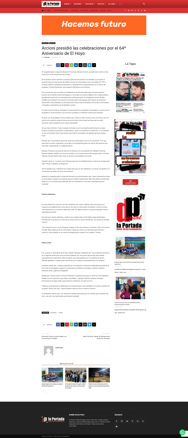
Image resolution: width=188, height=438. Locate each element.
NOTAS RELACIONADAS (50, 363)
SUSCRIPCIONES (84, 10)
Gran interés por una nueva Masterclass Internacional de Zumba (127, 303)
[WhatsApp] (141, 10)
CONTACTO (102, 10)
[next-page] (46, 392)
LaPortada (47, 57)
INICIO (109, 10)
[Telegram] (89, 65)
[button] (144, 4)
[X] (135, 10)
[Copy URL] (94, 65)
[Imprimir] (85, 65)
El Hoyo (61, 312)
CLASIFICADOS (74, 10)
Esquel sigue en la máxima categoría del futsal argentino (129, 263)
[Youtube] (144, 10)
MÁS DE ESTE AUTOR (66, 363)
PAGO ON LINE (94, 10)
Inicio (43, 40)
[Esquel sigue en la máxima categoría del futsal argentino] (52, 375)
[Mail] (131, 10)
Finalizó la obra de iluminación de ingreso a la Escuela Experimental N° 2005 (99, 386)
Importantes (49, 40)
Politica (101, 4)
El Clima (111, 4)
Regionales (52, 43)
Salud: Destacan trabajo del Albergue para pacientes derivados (96, 337)
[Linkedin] (76, 65)
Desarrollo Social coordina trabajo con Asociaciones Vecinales (54, 337)
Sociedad (77, 4)
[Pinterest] (67, 65)
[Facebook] (125, 10)
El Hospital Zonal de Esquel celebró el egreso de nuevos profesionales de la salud (75, 386)
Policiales (89, 4)
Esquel (67, 4)
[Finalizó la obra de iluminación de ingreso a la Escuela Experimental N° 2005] (99, 375)
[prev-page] (43, 392)
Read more (123, 272)
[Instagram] (128, 10)
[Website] (138, 10)
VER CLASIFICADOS (130, 182)
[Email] (80, 65)
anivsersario (53, 312)
